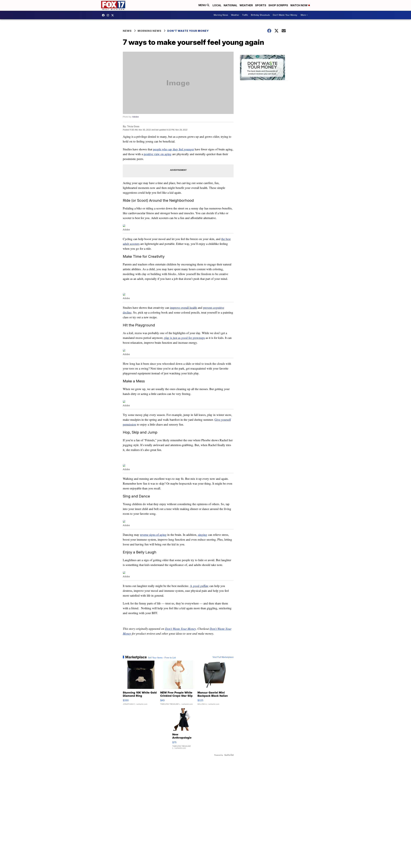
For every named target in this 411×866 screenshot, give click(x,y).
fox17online (104, 15)
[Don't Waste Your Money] (264, 68)
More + (304, 15)
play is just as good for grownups (184, 338)
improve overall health (183, 308)
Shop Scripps (278, 5)
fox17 (113, 15)
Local (217, 5)
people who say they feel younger (173, 149)
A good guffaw (199, 586)
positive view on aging (157, 154)
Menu (202, 5)
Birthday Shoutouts (260, 15)
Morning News (221, 15)
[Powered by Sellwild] (229, 755)
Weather (246, 5)
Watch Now (299, 5)
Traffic (245, 15)
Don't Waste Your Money (285, 15)
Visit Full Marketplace (223, 657)
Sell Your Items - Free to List (162, 657)
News (127, 30)
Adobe (135, 117)
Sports (260, 5)
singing (202, 535)
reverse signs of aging (153, 535)
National (230, 5)
